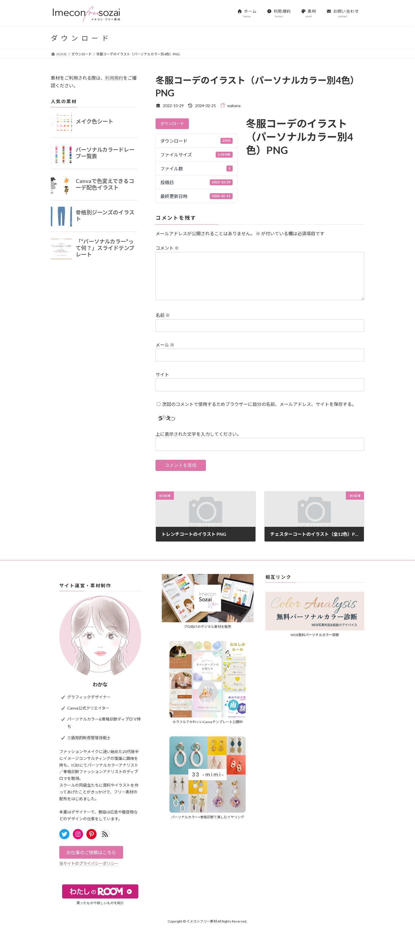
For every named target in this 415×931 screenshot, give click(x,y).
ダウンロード (172, 123)
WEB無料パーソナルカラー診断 (314, 635)
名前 (163, 315)
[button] (91, 852)
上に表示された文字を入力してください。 (198, 434)
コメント (167, 248)
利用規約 (114, 78)
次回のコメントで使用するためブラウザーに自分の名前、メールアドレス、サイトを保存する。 (259, 404)
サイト (162, 374)
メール (165, 345)
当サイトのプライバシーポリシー (89, 863)
